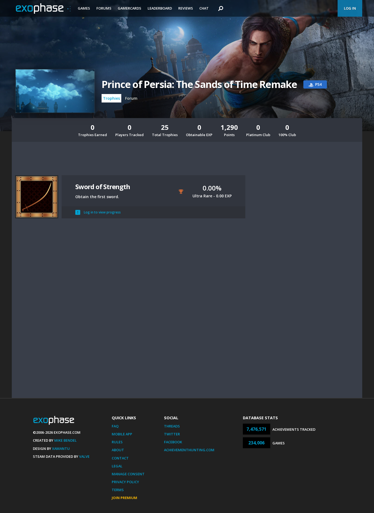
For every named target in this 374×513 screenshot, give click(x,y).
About (118, 449)
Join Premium (124, 497)
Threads (172, 426)
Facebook (173, 441)
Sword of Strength (102, 186)
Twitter (172, 434)
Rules (117, 441)
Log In (350, 8)
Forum (131, 98)
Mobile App (122, 434)
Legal (117, 466)
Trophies (111, 98)
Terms (118, 489)
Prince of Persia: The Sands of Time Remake (199, 84)
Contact (120, 458)
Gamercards (129, 8)
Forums (103, 8)
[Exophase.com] (43, 8)
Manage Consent (128, 473)
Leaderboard (160, 8)
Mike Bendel (65, 440)
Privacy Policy (125, 481)
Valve (84, 456)
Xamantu (61, 448)
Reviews (185, 8)
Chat (204, 8)
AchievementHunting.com (189, 449)
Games (84, 8)
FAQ (115, 426)
